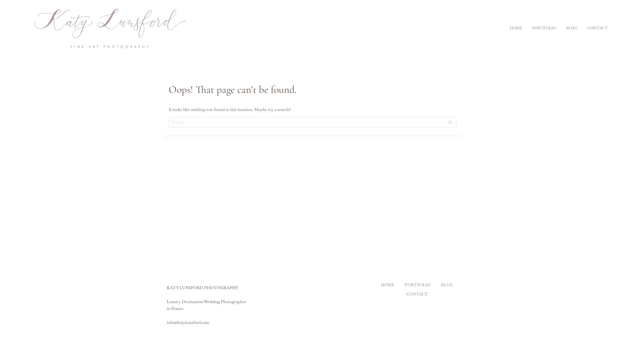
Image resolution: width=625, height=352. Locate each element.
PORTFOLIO (544, 28)
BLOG (571, 28)
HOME (516, 28)
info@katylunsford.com (188, 322)
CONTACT (597, 28)
